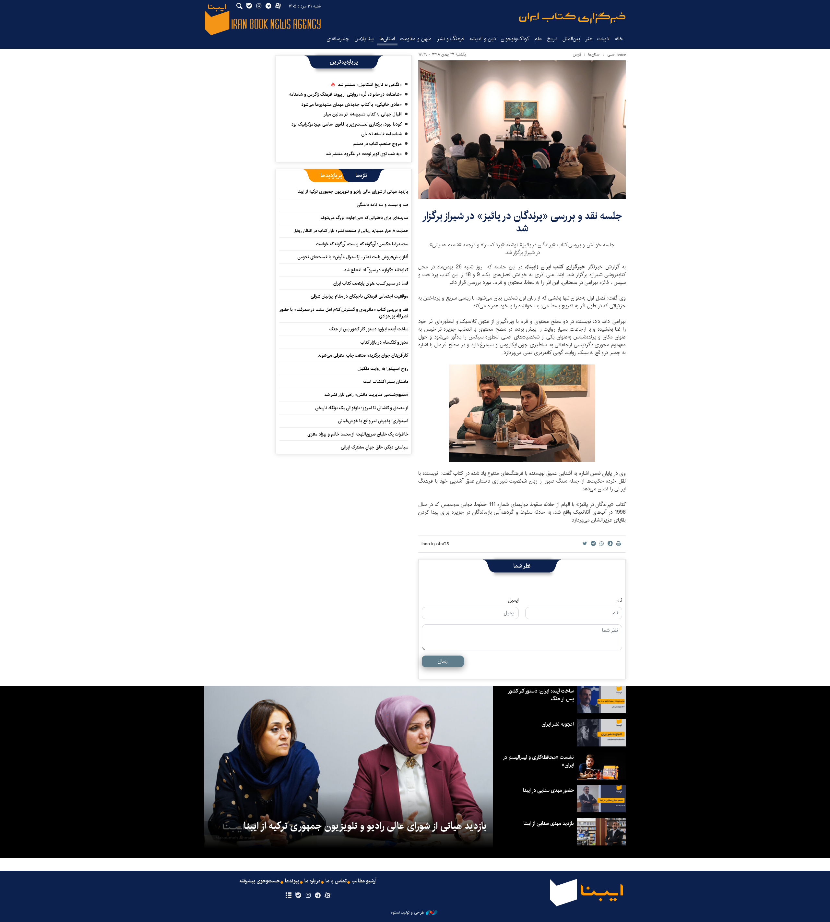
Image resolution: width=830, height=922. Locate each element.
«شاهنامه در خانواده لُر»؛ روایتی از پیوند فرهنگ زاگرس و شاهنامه (345, 94)
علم (538, 38)
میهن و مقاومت (416, 38)
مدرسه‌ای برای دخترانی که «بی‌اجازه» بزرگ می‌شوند (364, 217)
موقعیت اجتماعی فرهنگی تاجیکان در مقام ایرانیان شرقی (359, 296)
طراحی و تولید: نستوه (407, 913)
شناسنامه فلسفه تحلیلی (381, 134)
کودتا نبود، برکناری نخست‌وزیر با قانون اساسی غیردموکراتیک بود (346, 124)
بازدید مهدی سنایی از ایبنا (549, 823)
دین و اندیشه (482, 38)
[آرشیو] (288, 896)
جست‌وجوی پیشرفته (260, 881)
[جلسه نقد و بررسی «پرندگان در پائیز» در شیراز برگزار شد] (522, 129)
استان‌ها (387, 38)
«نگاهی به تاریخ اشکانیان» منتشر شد (370, 84)
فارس (577, 54)
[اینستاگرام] (308, 896)
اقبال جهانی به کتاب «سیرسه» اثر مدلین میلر (363, 114)
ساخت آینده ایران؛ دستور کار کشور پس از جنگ (368, 329)
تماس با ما (336, 881)
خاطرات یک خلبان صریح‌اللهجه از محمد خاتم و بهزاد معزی (357, 434)
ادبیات (603, 38)
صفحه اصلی (616, 54)
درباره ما (312, 881)
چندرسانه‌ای (337, 38)
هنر (588, 38)
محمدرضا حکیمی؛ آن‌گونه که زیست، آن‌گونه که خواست (362, 244)
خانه (619, 38)
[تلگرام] (318, 896)
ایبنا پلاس (364, 38)
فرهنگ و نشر (450, 38)
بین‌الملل (571, 38)
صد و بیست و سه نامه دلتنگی (382, 204)
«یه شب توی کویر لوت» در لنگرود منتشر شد (364, 153)
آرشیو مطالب (364, 881)
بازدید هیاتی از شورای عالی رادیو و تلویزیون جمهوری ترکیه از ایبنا (353, 191)
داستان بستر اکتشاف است (385, 381)
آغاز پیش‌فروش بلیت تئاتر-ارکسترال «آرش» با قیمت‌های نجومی (352, 257)
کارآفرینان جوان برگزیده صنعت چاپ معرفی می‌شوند (363, 355)
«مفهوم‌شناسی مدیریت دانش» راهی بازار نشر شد (366, 394)
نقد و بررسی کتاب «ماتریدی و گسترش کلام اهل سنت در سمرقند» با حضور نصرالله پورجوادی (344, 313)
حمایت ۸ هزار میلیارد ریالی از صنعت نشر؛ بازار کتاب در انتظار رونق (350, 230)
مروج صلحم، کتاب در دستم (377, 143)
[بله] (298, 896)
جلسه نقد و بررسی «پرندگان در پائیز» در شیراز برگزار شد (522, 222)
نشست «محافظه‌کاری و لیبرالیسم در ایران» (538, 761)
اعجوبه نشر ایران (557, 724)
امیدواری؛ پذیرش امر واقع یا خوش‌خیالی (373, 420)
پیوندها (292, 881)
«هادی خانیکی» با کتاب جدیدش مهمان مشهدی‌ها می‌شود (351, 104)
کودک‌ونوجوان (515, 38)
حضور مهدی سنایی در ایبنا (548, 790)
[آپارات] (328, 896)
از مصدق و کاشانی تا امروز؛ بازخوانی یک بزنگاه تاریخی (361, 408)
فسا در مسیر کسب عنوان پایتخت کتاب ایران (370, 283)
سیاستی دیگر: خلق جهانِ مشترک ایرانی (374, 447)
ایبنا (572, 18)
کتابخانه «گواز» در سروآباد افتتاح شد (376, 270)
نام (619, 600)
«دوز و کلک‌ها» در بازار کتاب (384, 342)
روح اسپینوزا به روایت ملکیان (383, 368)
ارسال (443, 661)
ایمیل (513, 600)
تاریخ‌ (552, 38)
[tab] (361, 175)
